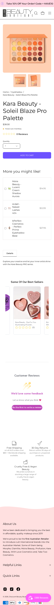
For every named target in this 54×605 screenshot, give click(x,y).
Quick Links (11, 575)
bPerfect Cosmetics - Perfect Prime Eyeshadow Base (18, 228)
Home (6, 92)
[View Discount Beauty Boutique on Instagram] (5, 589)
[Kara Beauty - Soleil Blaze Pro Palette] (19, 80)
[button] (36, 13)
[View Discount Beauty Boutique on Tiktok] (12, 589)
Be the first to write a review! (27, 407)
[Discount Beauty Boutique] (18, 13)
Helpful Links (12, 565)
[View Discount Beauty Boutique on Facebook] (18, 589)
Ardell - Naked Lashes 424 (16, 208)
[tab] (10, 253)
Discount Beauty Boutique (19, 597)
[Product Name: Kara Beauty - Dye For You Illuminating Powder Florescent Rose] (27, 310)
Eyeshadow (16, 92)
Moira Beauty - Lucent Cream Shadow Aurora (16, 189)
